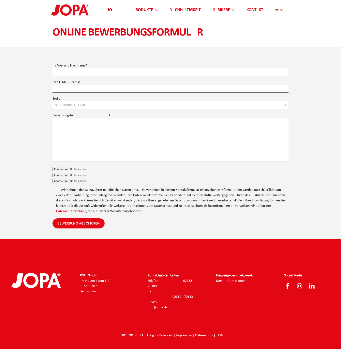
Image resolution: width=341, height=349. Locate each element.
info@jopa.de (158, 307)
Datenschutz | (205, 335)
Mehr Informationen (230, 281)
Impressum (184, 335)
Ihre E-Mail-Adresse (66, 82)
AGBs (220, 335)
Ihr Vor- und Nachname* (69, 65)
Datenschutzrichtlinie (71, 211)
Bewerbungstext (81, 115)
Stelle (56, 99)
